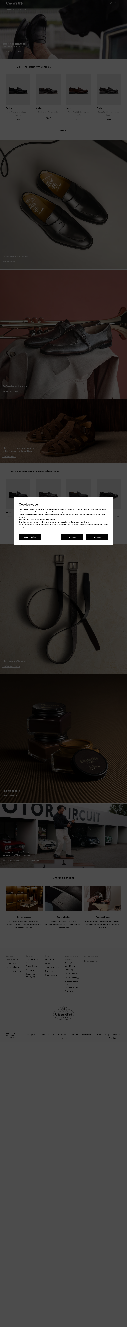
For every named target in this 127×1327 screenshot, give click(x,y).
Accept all (97, 537)
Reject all (72, 537)
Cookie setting (30, 537)
